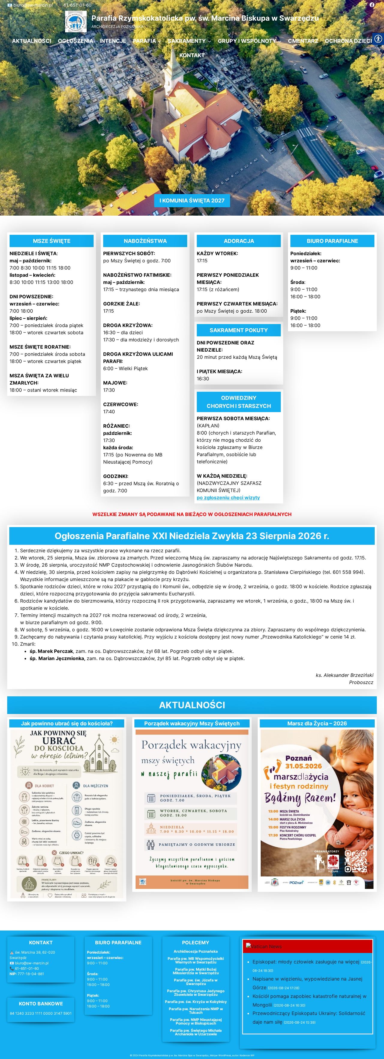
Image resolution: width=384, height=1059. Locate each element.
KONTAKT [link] (192, 55)
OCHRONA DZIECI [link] (348, 41)
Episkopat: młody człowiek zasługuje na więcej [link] (306, 962)
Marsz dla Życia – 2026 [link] (317, 723)
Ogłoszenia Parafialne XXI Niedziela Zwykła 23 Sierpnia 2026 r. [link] (192, 535)
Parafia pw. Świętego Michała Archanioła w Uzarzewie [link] (196, 1032)
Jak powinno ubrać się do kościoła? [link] (67, 723)
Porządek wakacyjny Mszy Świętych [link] (192, 723)
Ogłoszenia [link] (75, 41)
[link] (372, 5)
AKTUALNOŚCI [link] (31, 41)
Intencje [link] (113, 41)
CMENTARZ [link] (303, 41)
